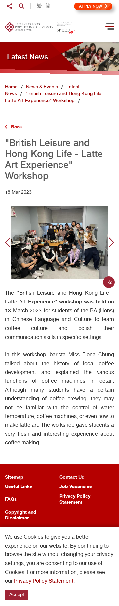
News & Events (42, 86)
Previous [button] (7, 242)
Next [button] (111, 242)
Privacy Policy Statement (75, 499)
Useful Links (18, 486)
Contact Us (72, 477)
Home (11, 86)
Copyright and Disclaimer (20, 514)
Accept (16, 594)
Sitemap (14, 477)
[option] (59, 242)
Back (16, 126)
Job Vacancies (76, 486)
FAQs (11, 499)
